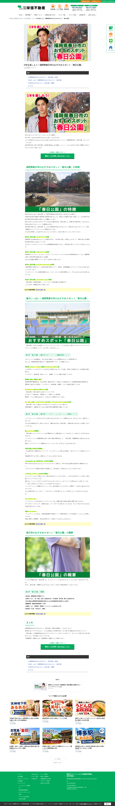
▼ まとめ (30, 86)
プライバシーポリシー (23, 778)
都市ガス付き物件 (45, 783)
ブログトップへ (57, 762)
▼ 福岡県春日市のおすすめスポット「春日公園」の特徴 (43, 77)
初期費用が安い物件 (46, 778)
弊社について (38, 15)
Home (20, 15)
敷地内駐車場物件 (23, 790)
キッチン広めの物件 (24, 796)
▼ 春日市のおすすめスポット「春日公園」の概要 (41, 83)
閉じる (107, 803)
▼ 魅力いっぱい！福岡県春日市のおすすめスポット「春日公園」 (45, 80)
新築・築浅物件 (45, 776)
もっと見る (57, 759)
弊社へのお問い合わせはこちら (57, 156)
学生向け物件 (22, 799)
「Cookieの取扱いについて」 (85, 803)
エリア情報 (27, 67)
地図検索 (66, 9)
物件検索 (27, 15)
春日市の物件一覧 (40, 289)
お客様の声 (82, 15)
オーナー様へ (62, 15)
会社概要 (20, 776)
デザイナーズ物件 (45, 781)
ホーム (20, 774)
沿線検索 (52, 9)
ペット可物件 (44, 774)
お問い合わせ (92, 15)
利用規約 (20, 781)
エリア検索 (59, 9)
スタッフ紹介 (72, 15)
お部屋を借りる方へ (50, 15)
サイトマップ (21, 783)
